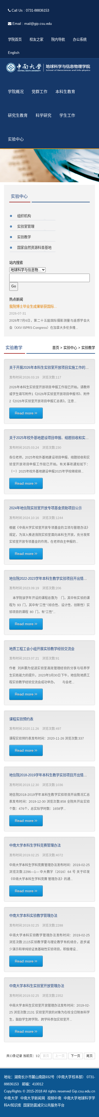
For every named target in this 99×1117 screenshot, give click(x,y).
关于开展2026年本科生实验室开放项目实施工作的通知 (50, 368)
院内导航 (58, 39)
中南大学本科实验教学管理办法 (33, 916)
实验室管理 (25, 226)
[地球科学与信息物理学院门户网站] (49, 68)
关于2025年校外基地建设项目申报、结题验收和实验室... (52, 438)
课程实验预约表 (21, 719)
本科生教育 (65, 92)
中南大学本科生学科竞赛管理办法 (35, 845)
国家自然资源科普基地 (34, 248)
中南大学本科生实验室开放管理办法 (36, 986)
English (13, 53)
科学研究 (43, 115)
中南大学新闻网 (32, 1098)
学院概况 (16, 92)
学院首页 (15, 39)
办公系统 (80, 39)
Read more (25, 413)
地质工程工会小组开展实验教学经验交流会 (41, 649)
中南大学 (11, 1098)
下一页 (75, 1056)
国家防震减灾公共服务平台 (43, 1105)
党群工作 (40, 92)
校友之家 (36, 39)
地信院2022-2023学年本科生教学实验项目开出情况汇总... (53, 579)
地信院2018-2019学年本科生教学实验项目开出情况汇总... (53, 775)
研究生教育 (18, 115)
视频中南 (54, 1098)
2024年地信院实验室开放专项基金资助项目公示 (45, 508)
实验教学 (24, 237)
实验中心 (16, 139)
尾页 (89, 1056)
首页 (55, 348)
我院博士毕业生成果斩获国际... (33, 307)
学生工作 (67, 115)
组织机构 (24, 216)
